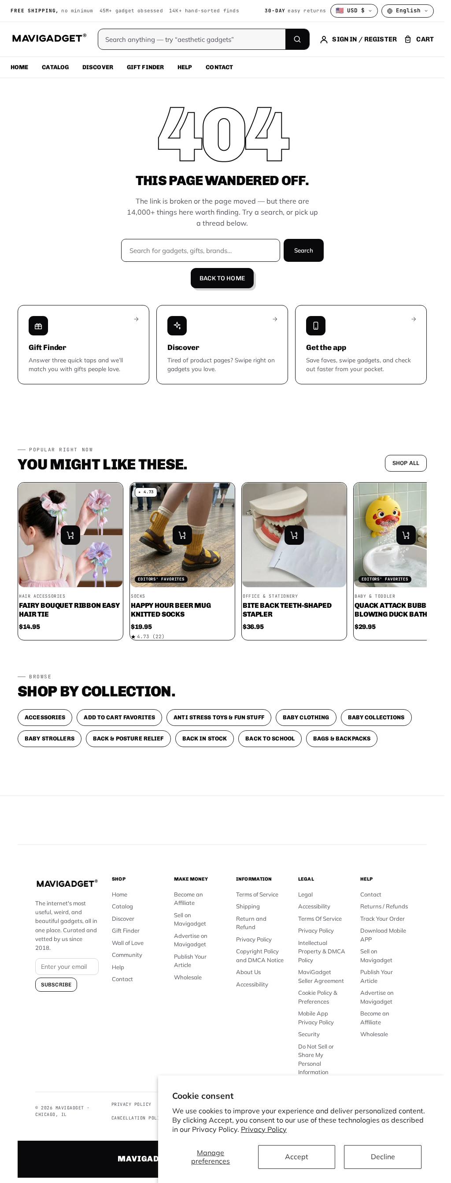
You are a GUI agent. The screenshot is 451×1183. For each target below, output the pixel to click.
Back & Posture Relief (128, 738)
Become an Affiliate (188, 899)
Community (127, 954)
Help (184, 67)
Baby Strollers (49, 738)
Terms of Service (257, 894)
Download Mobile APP (383, 935)
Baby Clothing (306, 717)
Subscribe (56, 985)
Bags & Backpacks (341, 738)
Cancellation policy (138, 1118)
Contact (219, 67)
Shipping (248, 906)
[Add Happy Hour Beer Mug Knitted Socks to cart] (182, 535)
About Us (248, 971)
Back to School (270, 738)
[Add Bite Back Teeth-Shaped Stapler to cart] (294, 535)
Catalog (55, 67)
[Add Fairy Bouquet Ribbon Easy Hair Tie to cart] (70, 535)
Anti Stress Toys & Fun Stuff (219, 717)
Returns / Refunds (384, 906)
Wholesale (188, 977)
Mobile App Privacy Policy (316, 1018)
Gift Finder (145, 67)
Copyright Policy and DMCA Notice (260, 956)
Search (303, 250)
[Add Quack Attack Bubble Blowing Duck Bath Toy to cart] (406, 535)
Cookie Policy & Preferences (317, 997)
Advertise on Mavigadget (190, 940)
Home (20, 67)
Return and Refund (251, 923)
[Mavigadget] (49, 39)
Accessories (45, 717)
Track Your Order (382, 918)
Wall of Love (128, 942)
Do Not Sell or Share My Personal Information (316, 1059)
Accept (296, 1156)
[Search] (297, 39)
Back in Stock (204, 738)
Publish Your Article (190, 961)
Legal (305, 894)
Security (309, 1034)
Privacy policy (131, 1104)
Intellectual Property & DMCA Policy (321, 951)
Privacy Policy (264, 1129)
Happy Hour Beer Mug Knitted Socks (171, 609)
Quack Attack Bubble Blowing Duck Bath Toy (398, 609)
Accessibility (252, 984)
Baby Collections (376, 717)
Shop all (405, 463)
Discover (97, 67)
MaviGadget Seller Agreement (321, 976)
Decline (383, 1156)
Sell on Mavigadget (190, 919)
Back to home (222, 278)
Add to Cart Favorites (119, 717)
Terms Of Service (320, 918)
